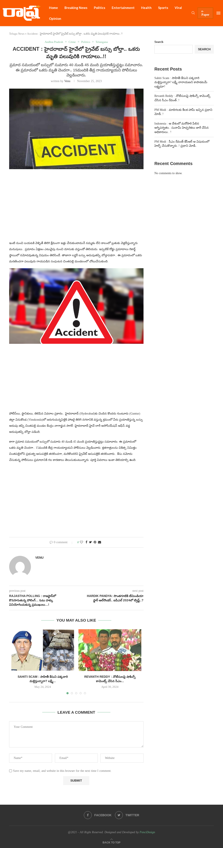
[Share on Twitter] (90, 542)
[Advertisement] (76, 207)
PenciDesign (147, 832)
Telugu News (16, 33)
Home (53, 8)
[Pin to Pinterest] (95, 542)
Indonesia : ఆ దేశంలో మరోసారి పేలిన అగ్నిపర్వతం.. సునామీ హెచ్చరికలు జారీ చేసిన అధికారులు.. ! (181, 128)
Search (158, 42)
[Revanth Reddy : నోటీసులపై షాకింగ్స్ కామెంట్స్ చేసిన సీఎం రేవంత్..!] (109, 650)
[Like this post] (81, 542)
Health (146, 8)
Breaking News (75, 8)
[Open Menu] (218, 13)
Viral (178, 8)
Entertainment (123, 8)
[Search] (193, 13)
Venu (67, 81)
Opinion (55, 18)
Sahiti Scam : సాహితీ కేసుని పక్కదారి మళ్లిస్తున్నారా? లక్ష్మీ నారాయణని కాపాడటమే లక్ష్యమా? (180, 82)
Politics (99, 8)
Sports (163, 8)
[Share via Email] (99, 542)
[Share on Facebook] (86, 542)
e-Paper (205, 13)
